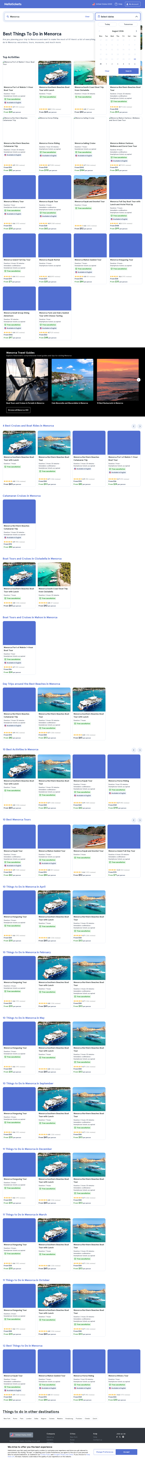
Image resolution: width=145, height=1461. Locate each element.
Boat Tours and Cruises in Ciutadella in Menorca (32, 558)
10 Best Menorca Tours (17, 819)
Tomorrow (128, 24)
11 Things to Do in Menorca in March (25, 1214)
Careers (50, 1440)
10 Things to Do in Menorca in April (24, 886)
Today (107, 24)
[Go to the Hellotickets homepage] (13, 4)
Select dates (107, 16)
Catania (51, 1418)
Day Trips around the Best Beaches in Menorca (31, 683)
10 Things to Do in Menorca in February (27, 952)
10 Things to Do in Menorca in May (24, 1017)
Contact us (97, 1440)
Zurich (95, 1418)
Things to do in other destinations (31, 1412)
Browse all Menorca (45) (18, 410)
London (28, 1418)
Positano (79, 1418)
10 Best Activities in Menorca (20, 749)
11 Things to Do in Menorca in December (27, 1149)
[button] (19, 87)
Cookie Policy (45, 1454)
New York (7, 1418)
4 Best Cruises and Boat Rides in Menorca (28, 425)
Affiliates (50, 1443)
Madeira (60, 1418)
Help (95, 1437)
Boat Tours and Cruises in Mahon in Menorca (30, 617)
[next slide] (139, 426)
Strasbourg (69, 1418)
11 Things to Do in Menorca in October (26, 1280)
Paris (21, 1418)
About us (50, 1437)
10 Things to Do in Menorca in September (28, 1083)
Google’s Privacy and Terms (63, 1454)
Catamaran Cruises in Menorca (22, 495)
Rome (15, 1418)
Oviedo (87, 1418)
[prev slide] (133, 426)
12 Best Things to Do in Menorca (22, 1345)
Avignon (43, 1418)
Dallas (36, 1418)
